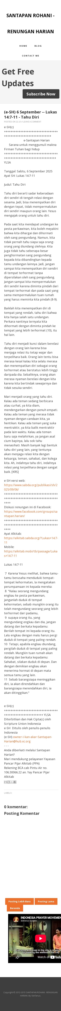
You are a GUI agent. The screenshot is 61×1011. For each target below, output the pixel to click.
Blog (38, 45)
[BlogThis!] (8, 782)
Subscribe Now (41, 94)
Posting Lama (46, 901)
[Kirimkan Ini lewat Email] (5, 782)
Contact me (30, 55)
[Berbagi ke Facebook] (14, 782)
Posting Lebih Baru (19, 901)
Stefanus (36, 995)
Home (23, 45)
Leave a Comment (32, 122)
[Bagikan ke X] (11, 782)
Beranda (15, 908)
